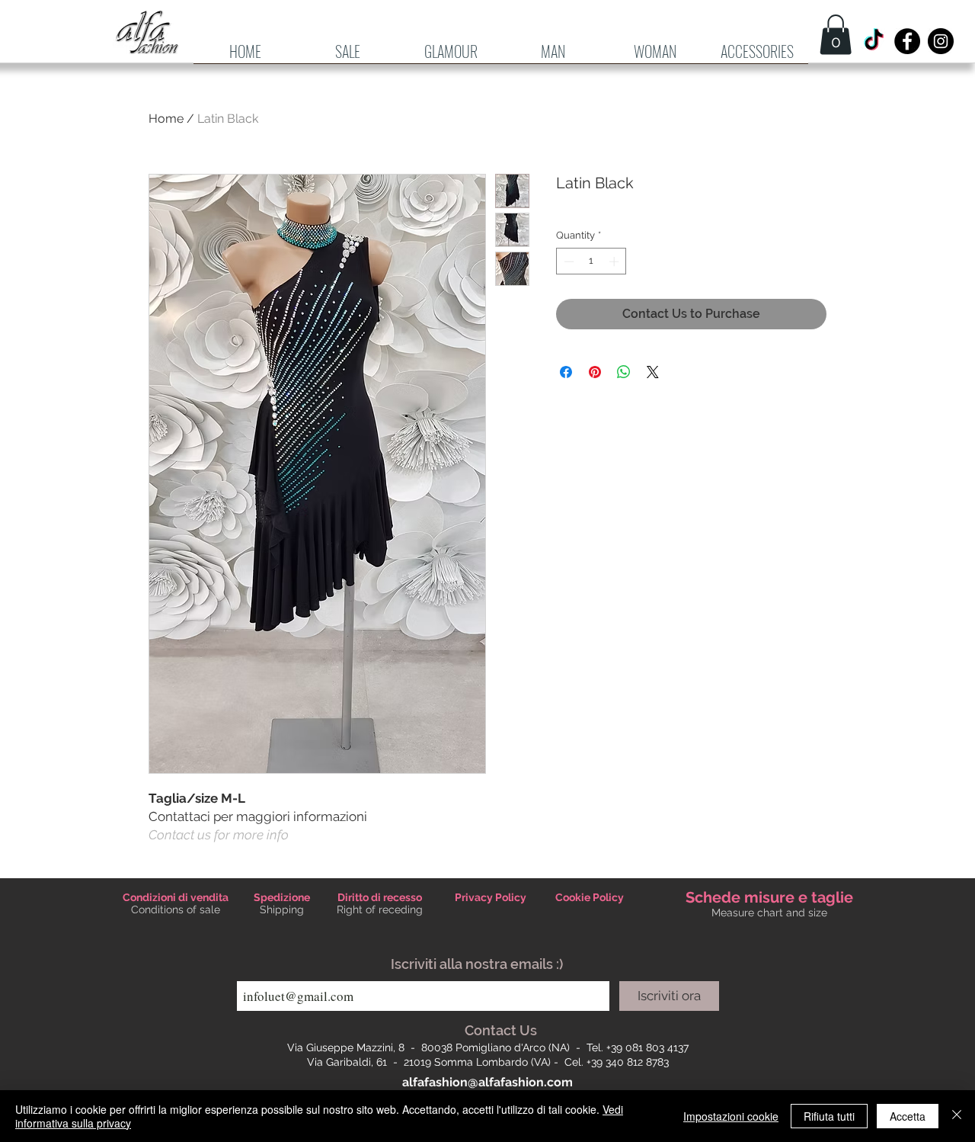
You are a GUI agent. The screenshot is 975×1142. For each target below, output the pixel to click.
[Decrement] (567, 261)
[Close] (957, 1116)
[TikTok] (874, 41)
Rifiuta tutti (829, 1116)
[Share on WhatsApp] (624, 372)
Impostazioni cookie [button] (730, 1116)
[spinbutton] (591, 261)
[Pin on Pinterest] (595, 372)
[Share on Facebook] (566, 372)
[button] (553, 56)
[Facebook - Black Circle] (907, 41)
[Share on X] (653, 372)
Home (166, 118)
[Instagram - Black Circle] (941, 41)
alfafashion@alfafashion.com (487, 1082)
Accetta (907, 1116)
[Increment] (615, 261)
